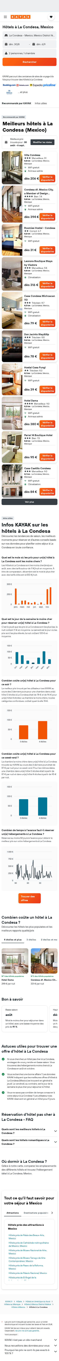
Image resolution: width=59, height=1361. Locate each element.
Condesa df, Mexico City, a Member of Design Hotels (38, 191)
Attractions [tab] (13, 1212)
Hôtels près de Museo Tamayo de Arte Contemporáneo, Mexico (27, 1260)
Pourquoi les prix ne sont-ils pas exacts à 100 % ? (27, 1351)
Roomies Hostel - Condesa (39, 227)
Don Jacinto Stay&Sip (36, 334)
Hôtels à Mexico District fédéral (37, 1304)
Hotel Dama (31, 400)
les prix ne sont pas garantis (27, 1330)
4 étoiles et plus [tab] (13, 939)
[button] (5, 16)
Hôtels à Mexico (18, 1307)
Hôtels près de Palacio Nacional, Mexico (28, 1273)
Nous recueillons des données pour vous (27, 1345)
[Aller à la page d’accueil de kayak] (20, 17)
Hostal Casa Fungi (35, 367)
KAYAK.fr (8, 1301)
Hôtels (19, 1301)
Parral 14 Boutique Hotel (38, 435)
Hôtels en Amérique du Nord (38, 1301)
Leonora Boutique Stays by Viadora (38, 262)
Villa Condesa (32, 155)
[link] (29, 898)
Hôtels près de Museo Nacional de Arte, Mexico (28, 1252)
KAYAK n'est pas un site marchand (23, 1339)
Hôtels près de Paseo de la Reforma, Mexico (26, 1267)
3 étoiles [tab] (31, 939)
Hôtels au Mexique (12, 1304)
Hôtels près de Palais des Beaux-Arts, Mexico (26, 1237)
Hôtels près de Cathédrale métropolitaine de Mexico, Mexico (29, 1244)
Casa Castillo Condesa (37, 468)
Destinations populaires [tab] (37, 1212)
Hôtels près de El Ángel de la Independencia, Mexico (22, 1279)
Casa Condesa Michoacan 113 (39, 297)
